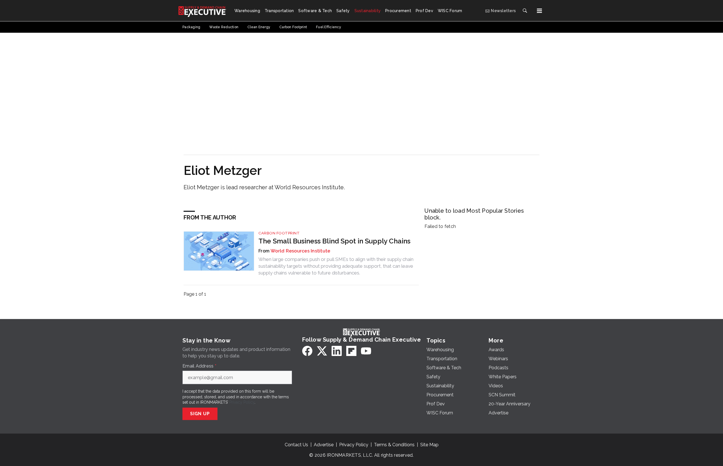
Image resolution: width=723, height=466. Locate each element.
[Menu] (539, 10)
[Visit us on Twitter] (322, 351)
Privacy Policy (241, 402)
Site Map (429, 444)
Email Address (199, 366)
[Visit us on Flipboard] (351, 351)
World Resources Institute (300, 251)
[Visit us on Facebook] (307, 351)
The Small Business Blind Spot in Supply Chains (334, 241)
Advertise (324, 444)
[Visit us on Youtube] (366, 351)
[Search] (524, 10)
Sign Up (200, 413)
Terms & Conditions (394, 444)
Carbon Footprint (279, 233)
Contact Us (296, 444)
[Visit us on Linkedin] (337, 351)
